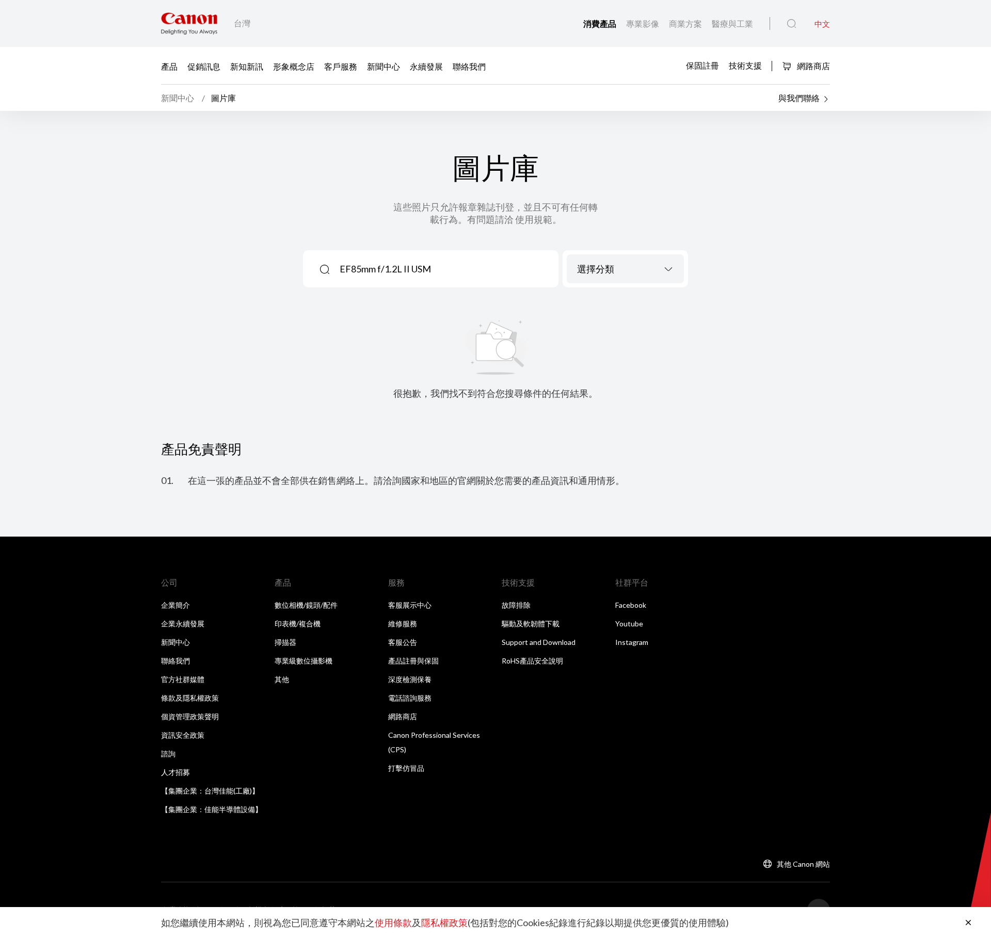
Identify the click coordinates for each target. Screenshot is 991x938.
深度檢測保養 (409, 679)
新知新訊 (246, 66)
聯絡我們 (469, 66)
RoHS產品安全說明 (532, 660)
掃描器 (285, 642)
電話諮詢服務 (409, 697)
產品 (169, 66)
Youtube (629, 623)
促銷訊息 (203, 66)
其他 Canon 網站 (803, 864)
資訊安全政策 (182, 735)
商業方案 (686, 23)
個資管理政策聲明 (190, 716)
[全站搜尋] (791, 24)
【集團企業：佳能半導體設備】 (211, 809)
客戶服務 (340, 66)
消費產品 (600, 23)
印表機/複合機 (298, 623)
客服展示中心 (409, 605)
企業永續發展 (182, 623)
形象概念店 (293, 66)
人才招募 (175, 772)
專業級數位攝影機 (303, 660)
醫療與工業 (732, 23)
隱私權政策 (444, 922)
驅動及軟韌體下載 (531, 623)
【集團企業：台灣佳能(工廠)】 (210, 790)
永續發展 (426, 66)
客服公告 (402, 642)
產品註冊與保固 (413, 660)
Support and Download (539, 642)
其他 (282, 679)
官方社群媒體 (182, 679)
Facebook (630, 605)
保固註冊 (702, 65)
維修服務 (402, 623)
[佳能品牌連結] (189, 23)
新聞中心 (383, 66)
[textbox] (625, 268)
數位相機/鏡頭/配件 (306, 605)
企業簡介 (175, 605)
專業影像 (643, 23)
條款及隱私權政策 (190, 697)
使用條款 (393, 922)
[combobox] (625, 268)
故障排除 (516, 605)
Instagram (631, 642)
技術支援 (745, 65)
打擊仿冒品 (406, 768)
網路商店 (812, 66)
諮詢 (168, 753)
